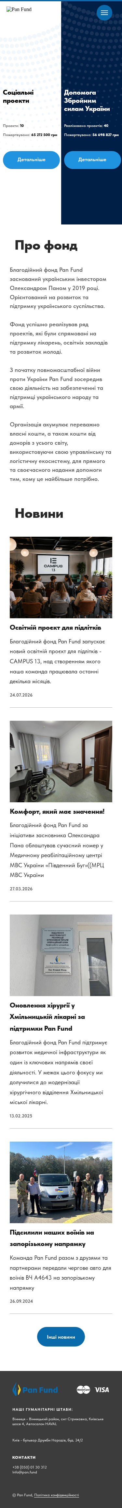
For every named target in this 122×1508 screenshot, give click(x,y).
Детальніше (32, 159)
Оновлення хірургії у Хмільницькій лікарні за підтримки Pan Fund (47, 1016)
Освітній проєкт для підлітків (55, 627)
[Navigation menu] (104, 12)
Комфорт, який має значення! (57, 811)
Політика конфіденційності (56, 1495)
